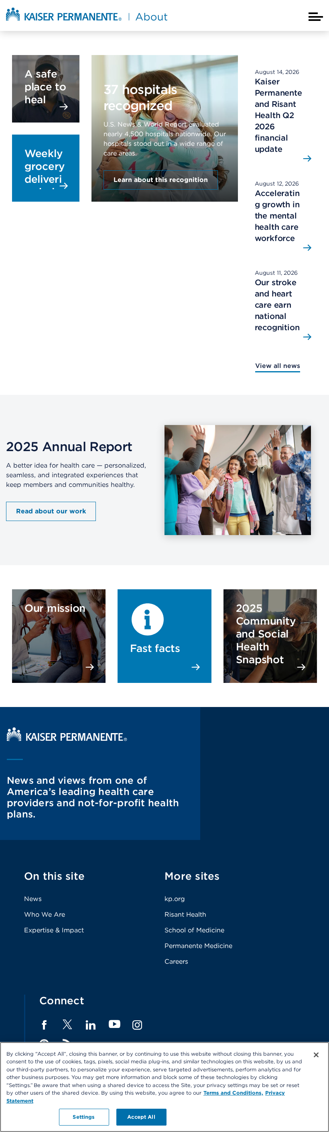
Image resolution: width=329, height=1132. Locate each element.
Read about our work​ (51, 511)
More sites (192, 876)
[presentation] (164, 115)
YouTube (114, 1024)
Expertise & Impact (54, 930)
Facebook (44, 1025)
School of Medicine (194, 930)
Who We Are (44, 914)
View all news (277, 366)
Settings (84, 1117)
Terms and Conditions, (233, 1093)
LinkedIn (90, 1025)
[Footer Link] (67, 1027)
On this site (54, 876)
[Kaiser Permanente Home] (67, 739)
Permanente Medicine (198, 946)
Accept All (141, 1117)
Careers (176, 961)
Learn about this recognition (161, 180)
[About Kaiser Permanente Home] (86, 21)
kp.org (174, 899)
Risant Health (185, 914)
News (33, 899)
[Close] (316, 1055)
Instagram (137, 1025)
